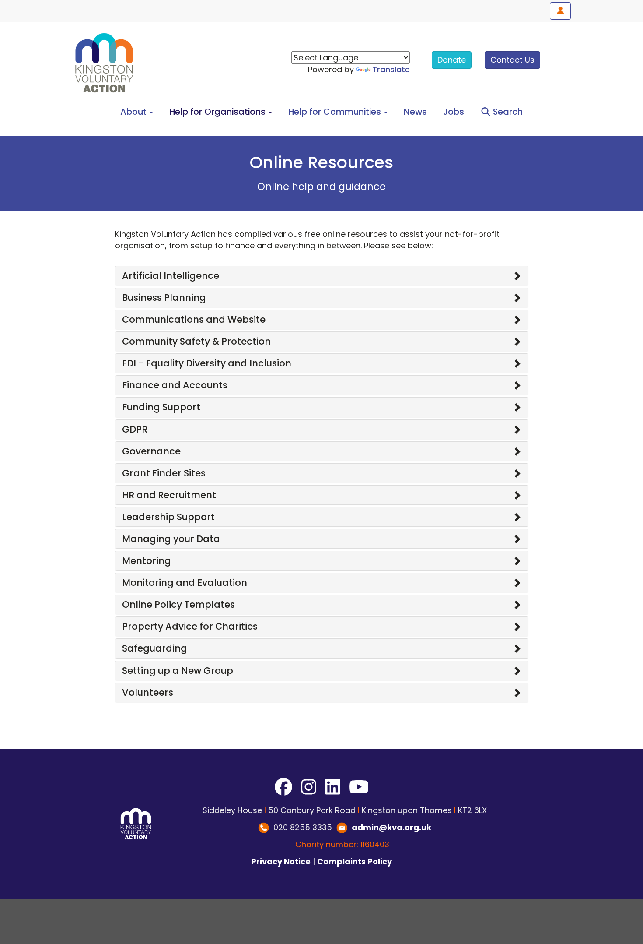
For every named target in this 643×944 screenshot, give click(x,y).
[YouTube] (359, 787)
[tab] (321, 275)
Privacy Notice (281, 861)
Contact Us (512, 59)
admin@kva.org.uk (391, 827)
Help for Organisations (218, 112)
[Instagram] (308, 787)
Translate (391, 69)
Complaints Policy (354, 861)
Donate (451, 59)
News (415, 112)
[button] (321, 276)
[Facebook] (283, 787)
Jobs (453, 112)
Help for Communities (335, 112)
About (134, 112)
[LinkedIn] (332, 787)
